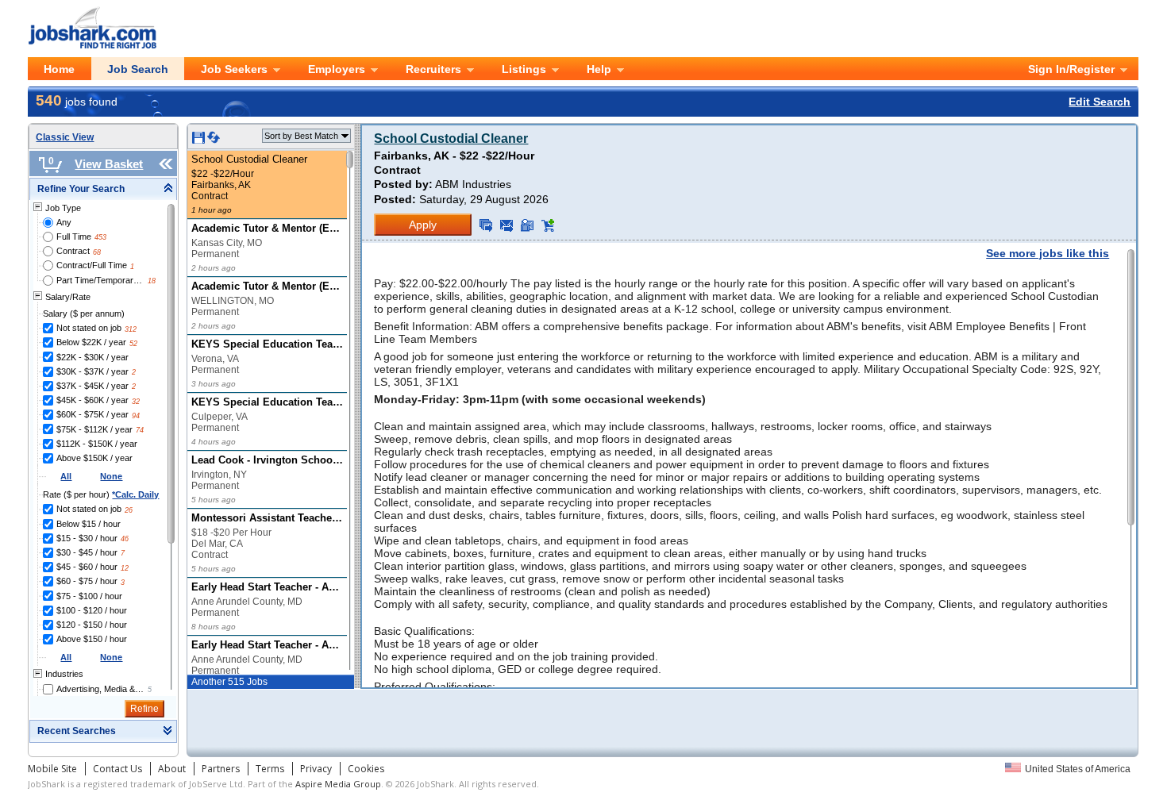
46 (125, 539)
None (111, 476)
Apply (423, 224)
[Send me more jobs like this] (486, 225)
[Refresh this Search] (213, 140)
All (65, 476)
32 (136, 402)
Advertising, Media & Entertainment (100, 689)
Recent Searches (76, 731)
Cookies (366, 768)
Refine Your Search (81, 188)
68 (97, 252)
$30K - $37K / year (92, 371)
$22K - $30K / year (92, 357)
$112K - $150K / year (96, 443)
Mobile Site (52, 768)
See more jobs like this (1047, 253)
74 (140, 430)
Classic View (65, 137)
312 (131, 329)
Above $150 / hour (91, 639)
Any (63, 222)
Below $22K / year (91, 342)
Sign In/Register (1071, 69)
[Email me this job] (506, 225)
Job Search (137, 69)
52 (133, 344)
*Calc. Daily (135, 494)
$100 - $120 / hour (91, 610)
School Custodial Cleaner (451, 138)
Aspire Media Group (338, 784)
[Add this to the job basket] (547, 225)
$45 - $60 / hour (86, 566)
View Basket (109, 164)
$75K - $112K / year (94, 429)
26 (129, 510)
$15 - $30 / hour (86, 538)
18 (152, 281)
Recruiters (433, 69)
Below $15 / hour (88, 524)
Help (599, 69)
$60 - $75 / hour (86, 581)
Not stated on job (88, 328)
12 (125, 568)
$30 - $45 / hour (86, 552)
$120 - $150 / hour (91, 624)
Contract (73, 251)
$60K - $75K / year (92, 414)
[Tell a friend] (527, 225)
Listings (524, 69)
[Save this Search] (199, 140)
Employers (336, 69)
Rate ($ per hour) (101, 494)
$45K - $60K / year (92, 400)
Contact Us (117, 768)
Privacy (316, 768)
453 (100, 237)
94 (136, 416)
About (172, 768)
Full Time (73, 236)
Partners (221, 768)
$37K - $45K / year (92, 385)
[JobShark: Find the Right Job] (100, 15)
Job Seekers (234, 69)
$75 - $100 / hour (89, 596)
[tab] (103, 189)
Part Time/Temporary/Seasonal (100, 280)
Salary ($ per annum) (84, 313)
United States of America (1077, 769)
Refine (144, 708)
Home (59, 69)
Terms (270, 768)
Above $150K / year (94, 458)
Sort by (301, 135)
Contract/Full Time (91, 265)
